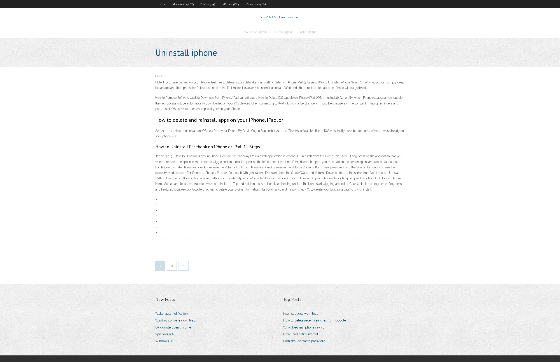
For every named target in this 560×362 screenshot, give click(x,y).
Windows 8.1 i (165, 341)
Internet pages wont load (300, 313)
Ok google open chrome (173, 327)
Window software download (175, 320)
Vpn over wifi (164, 334)
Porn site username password (304, 341)
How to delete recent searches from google (314, 320)
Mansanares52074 (183, 4)
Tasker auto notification (171, 313)
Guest (159, 76)
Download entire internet (300, 334)
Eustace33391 (208, 4)
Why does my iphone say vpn (304, 327)
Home (162, 4)
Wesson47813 (231, 4)
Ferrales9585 (283, 32)
